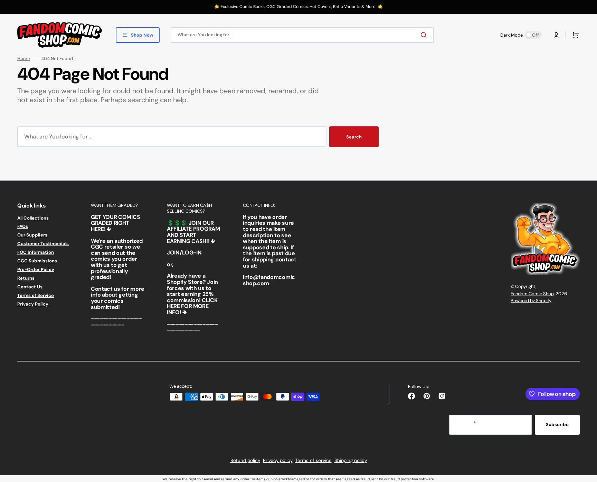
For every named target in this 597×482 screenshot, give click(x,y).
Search (354, 137)
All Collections (33, 218)
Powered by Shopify (531, 300)
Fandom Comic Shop (532, 294)
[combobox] (302, 35)
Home (23, 58)
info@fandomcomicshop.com (269, 280)
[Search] (425, 34)
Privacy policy (278, 460)
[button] (556, 34)
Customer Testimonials (43, 244)
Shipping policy (350, 460)
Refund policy (245, 460)
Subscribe (557, 424)
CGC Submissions (37, 261)
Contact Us (29, 287)
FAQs (22, 226)
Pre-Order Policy (35, 269)
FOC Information (35, 252)
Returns (26, 278)
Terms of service (313, 460)
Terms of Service (35, 295)
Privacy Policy (32, 304)
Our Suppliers (32, 235)
